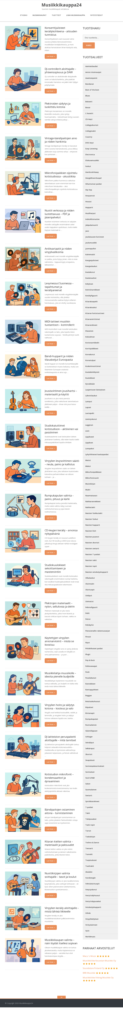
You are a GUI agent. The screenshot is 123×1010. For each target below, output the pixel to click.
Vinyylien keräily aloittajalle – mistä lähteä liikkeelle (62, 909)
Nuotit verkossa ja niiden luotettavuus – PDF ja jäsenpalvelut (59, 214)
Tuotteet (56, 15)
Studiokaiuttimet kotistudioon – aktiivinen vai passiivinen (61, 429)
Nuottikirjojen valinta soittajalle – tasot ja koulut (60, 874)
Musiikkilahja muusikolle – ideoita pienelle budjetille (60, 674)
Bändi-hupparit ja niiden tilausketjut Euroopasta (59, 357)
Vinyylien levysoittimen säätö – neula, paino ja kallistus (62, 462)
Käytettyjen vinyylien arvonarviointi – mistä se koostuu (59, 641)
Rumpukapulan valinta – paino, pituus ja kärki (59, 497)
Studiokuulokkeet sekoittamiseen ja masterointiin (55, 568)
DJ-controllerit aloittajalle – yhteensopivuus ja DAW (60, 70)
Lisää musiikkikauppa (75, 15)
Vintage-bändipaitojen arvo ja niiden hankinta (61, 139)
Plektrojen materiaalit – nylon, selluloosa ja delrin (60, 604)
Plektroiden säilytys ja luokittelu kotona (57, 105)
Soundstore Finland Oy (94, 968)
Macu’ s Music (89, 956)
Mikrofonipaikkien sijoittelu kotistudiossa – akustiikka (61, 174)
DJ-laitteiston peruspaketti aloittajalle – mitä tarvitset (60, 738)
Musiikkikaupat (39, 15)
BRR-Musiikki (89, 972)
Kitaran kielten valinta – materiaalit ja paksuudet (59, 843)
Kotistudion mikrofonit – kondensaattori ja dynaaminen (59, 777)
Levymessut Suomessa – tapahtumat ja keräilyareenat (59, 286)
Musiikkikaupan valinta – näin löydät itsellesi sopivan (61, 941)
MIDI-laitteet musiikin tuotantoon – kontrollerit (59, 323)
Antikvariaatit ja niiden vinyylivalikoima (58, 250)
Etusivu (23, 15)
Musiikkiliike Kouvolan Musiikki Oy (99, 960)
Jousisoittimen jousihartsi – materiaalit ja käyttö (61, 392)
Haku (88, 45)
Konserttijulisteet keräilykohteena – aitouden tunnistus (61, 31)
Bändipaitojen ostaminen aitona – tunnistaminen (60, 811)
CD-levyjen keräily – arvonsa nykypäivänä (61, 531)
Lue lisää (50, 56)
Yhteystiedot (96, 15)
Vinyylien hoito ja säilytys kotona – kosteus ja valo (59, 706)
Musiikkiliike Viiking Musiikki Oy (98, 977)
